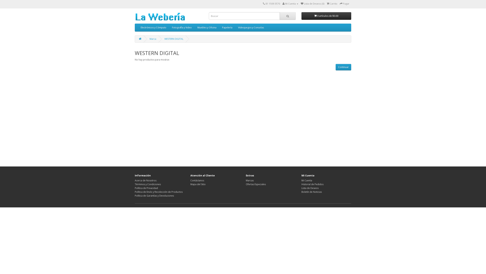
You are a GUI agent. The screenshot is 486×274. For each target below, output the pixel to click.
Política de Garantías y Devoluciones (154, 195)
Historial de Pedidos (312, 184)
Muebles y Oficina (206, 27)
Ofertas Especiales (256, 184)
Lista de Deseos (310, 188)
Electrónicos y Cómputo (153, 27)
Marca (153, 39)
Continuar (343, 67)
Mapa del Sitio (198, 184)
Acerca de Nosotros (145, 180)
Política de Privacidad (146, 188)
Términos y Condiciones (148, 184)
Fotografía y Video (182, 27)
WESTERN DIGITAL (173, 39)
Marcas (250, 180)
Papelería (227, 27)
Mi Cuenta (306, 180)
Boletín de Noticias (311, 192)
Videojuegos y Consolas (251, 27)
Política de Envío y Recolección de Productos (159, 192)
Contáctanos (197, 180)
